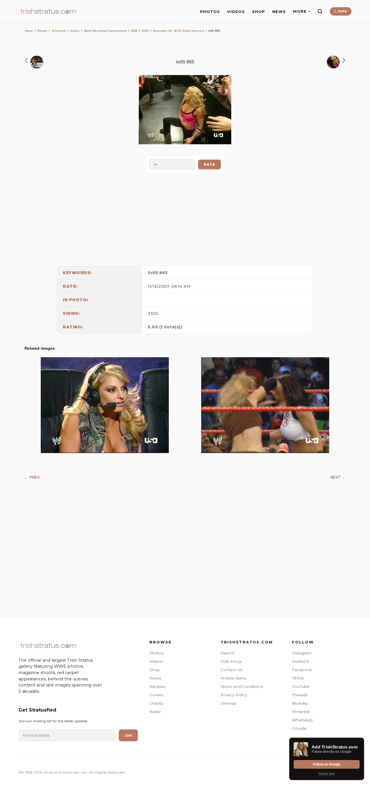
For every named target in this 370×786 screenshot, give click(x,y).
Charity (156, 703)
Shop (154, 669)
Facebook (302, 669)
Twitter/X (300, 661)
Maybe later (327, 773)
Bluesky (300, 703)
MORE (300, 11)
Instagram (302, 653)
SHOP (258, 12)
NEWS (279, 12)
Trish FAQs (231, 661)
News (155, 678)
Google (299, 728)
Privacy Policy (234, 695)
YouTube (300, 686)
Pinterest (301, 711)
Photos (42, 30)
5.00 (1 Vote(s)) (165, 327)
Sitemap (229, 703)
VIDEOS (236, 12)
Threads (300, 695)
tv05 (153, 272)
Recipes (157, 686)
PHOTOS (210, 12)
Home (29, 30)
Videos (156, 661)
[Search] (320, 11)
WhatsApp (302, 720)
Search (227, 653)
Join (128, 735)
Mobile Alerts (234, 678)
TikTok (298, 678)
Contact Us (231, 669)
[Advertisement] (185, 218)
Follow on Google (327, 764)
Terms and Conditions (242, 686)
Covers (156, 695)
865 (163, 272)
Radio (155, 711)
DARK (342, 11)
